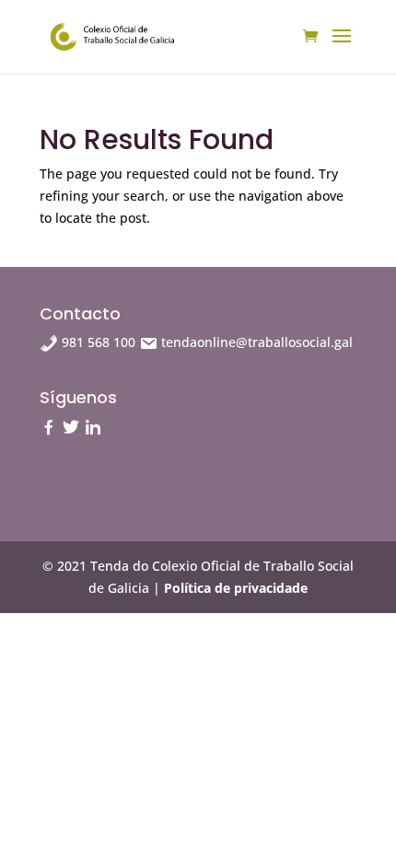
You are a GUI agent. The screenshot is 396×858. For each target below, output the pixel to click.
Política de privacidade (236, 588)
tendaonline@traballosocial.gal (255, 342)
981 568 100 (98, 342)
